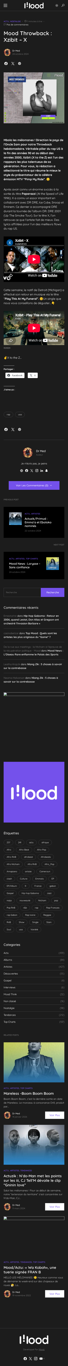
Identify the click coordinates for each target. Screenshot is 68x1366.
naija (9, 900)
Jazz (49, 893)
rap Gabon (12, 915)
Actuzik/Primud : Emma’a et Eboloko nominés (38, 522)
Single (35, 922)
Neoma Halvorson (14, 677)
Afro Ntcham (13, 864)
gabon (53, 886)
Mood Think (10, 994)
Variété (34, 929)
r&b (25, 907)
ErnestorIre (10, 615)
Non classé (10, 1001)
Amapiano (12, 871)
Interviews (9, 987)
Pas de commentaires (17, 24)
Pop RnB (11, 907)
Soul (9, 929)
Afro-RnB (11, 857)
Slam (48, 922)
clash (9, 878)
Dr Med (16, 50)
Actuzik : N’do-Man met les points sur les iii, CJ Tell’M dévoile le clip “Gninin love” (33, 1180)
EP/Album (12, 886)
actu (31, 842)
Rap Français (52, 907)
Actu (6, 21)
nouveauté (25, 900)
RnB (9, 922)
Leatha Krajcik (12, 664)
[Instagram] (35, 1358)
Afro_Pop (49, 864)
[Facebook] (25, 1358)
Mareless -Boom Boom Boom (29, 1093)
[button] (5, 5)
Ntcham (42, 900)
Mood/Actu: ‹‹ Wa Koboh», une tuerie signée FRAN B (30, 1269)
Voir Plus (55, 1115)
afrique (45, 842)
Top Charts (32, 558)
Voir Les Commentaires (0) (32, 485)
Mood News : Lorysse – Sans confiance (24, 565)
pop (56, 900)
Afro (9, 849)
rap (8, 414)
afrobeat (28, 857)
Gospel (10, 893)
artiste (28, 871)
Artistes (35, 513)
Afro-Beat (24, 849)
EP (52, 878)
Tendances (10, 1015)
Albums (8, 959)
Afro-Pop (41, 849)
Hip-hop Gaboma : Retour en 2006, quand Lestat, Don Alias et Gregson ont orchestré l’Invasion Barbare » (31, 619)
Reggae (47, 915)
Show (21, 922)
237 (8, 842)
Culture (23, 878)
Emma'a (39, 878)
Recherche (52, 592)
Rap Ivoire (30, 915)
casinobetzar (11, 633)
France (38, 886)
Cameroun (45, 871)
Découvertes (11, 973)
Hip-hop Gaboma (30, 893)
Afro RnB (32, 864)
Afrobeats (46, 857)
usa (20, 414)
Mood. (42, 1349)
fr (25, 886)
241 (19, 842)
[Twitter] (30, 1358)
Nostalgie (15, 21)
